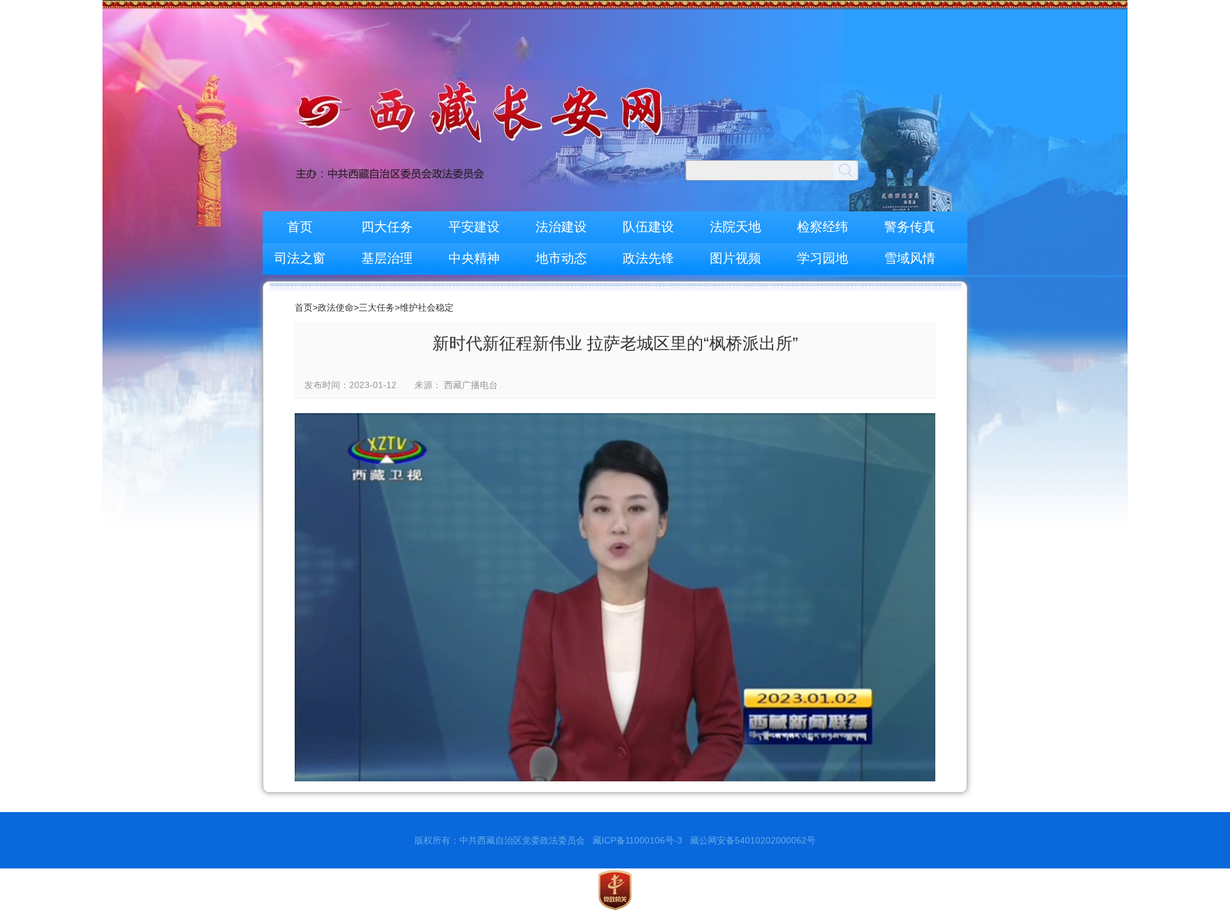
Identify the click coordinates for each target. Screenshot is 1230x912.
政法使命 (336, 307)
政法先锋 (648, 258)
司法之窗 (299, 258)
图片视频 (735, 258)
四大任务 (387, 227)
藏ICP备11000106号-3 (637, 840)
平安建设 (474, 227)
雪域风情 (909, 258)
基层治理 (387, 258)
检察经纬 (822, 227)
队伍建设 (648, 227)
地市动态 (561, 258)
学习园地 (822, 258)
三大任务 (377, 307)
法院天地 (735, 227)
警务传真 (909, 227)
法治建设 (561, 227)
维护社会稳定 (427, 307)
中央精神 (474, 258)
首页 (300, 227)
